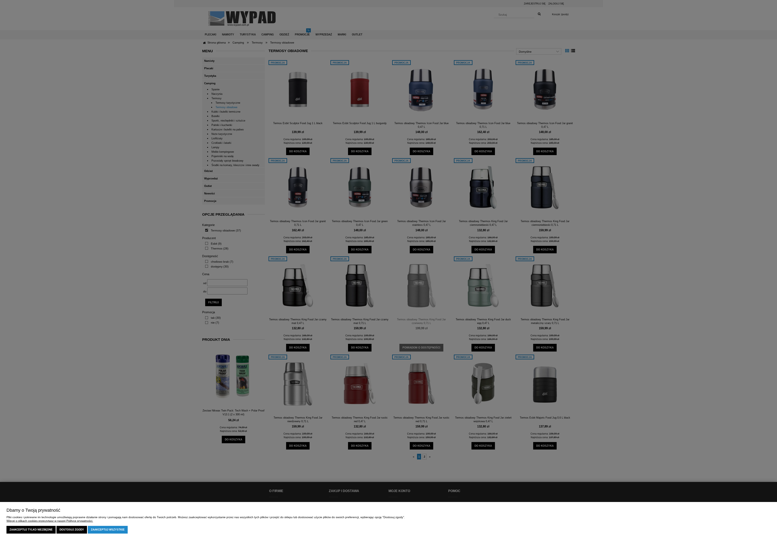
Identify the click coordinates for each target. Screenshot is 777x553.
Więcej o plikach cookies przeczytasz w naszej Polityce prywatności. (49, 520)
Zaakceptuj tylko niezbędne (31, 529)
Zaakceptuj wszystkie (108, 529)
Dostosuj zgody (71, 529)
